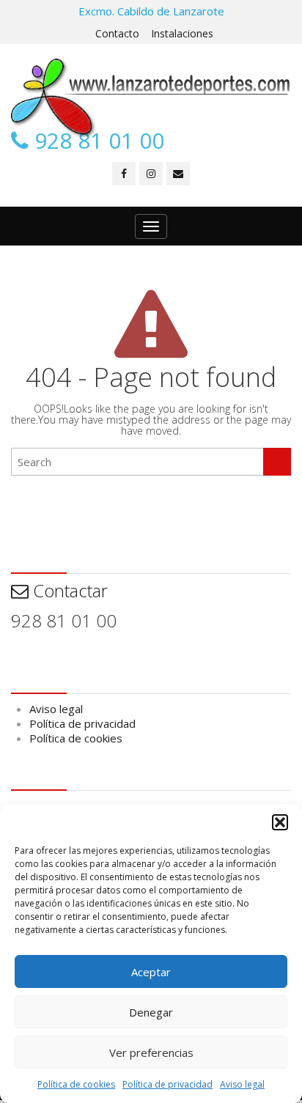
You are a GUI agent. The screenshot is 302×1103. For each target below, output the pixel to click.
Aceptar (151, 971)
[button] (280, 822)
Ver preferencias (151, 1052)
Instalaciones (182, 33)
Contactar (68, 590)
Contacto (117, 33)
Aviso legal (242, 1084)
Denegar (151, 1012)
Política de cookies (76, 1084)
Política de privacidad (167, 1084)
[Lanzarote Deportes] (151, 98)
